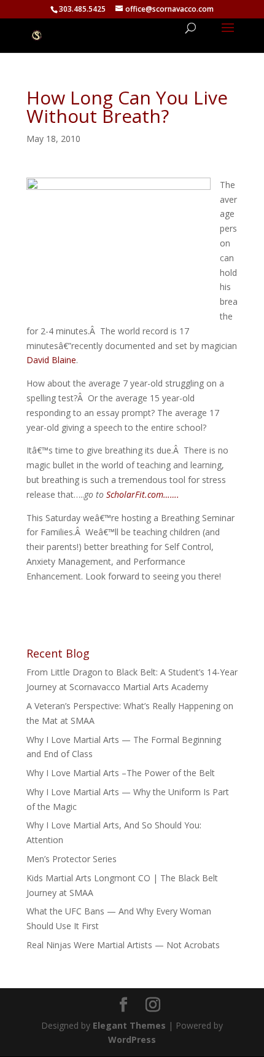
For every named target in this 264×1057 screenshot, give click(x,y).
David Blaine (51, 360)
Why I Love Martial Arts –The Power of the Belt (120, 773)
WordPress (132, 1039)
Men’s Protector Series (71, 859)
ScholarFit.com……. (142, 494)
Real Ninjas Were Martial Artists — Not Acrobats (123, 945)
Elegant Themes (129, 1025)
